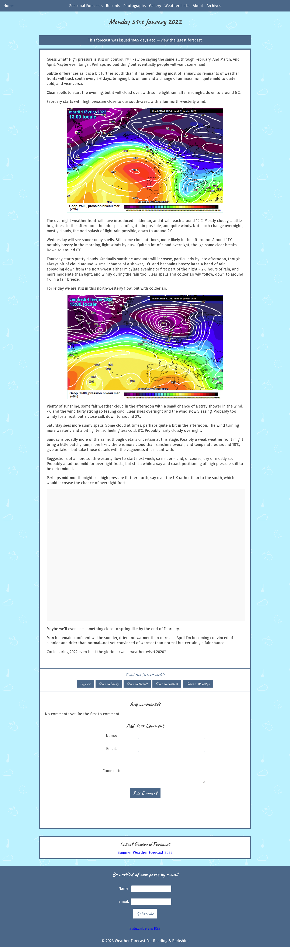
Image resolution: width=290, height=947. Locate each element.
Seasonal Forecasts (86, 5)
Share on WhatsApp (198, 684)
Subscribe (145, 913)
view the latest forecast (181, 40)
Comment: (111, 770)
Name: (111, 735)
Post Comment (145, 793)
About (198, 5)
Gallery (155, 5)
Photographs (134, 5)
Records (113, 5)
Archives (214, 5)
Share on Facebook (167, 684)
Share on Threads (137, 684)
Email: (111, 748)
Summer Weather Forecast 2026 (145, 852)
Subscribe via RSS (145, 928)
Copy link (85, 684)
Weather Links (177, 5)
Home (8, 5)
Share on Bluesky (108, 684)
